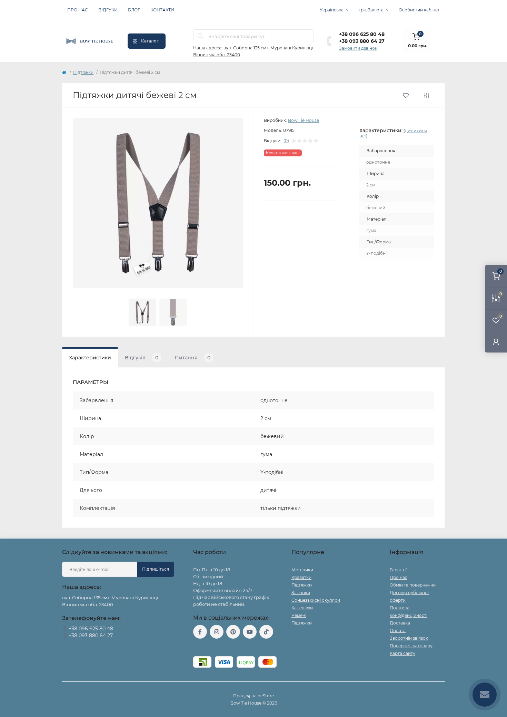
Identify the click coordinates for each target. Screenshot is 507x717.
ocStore (266, 695)
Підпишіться (155, 569)
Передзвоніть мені (82, 644)
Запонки (300, 592)
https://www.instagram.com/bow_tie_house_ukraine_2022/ (216, 632)
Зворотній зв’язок (409, 638)
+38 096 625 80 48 (362, 34)
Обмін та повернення (413, 585)
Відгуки (108, 9)
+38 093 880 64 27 (362, 41)
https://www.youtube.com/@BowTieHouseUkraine (250, 632)
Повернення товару (411, 645)
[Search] (200, 36)
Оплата (398, 630)
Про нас (77, 9)
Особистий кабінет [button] (419, 9)
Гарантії (398, 569)
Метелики (302, 569)
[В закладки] (406, 95)
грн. (371, 9)
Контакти (162, 9)
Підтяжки (83, 72)
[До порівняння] (426, 95)
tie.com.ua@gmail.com (218, 647)
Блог (134, 9)
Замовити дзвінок (358, 48)
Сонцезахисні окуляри (315, 600)
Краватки (301, 577)
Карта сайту (402, 653)
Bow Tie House (303, 120)
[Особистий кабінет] (496, 341)
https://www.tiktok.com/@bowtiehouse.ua (266, 632)
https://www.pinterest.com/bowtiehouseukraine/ (233, 632)
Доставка (400, 623)
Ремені (298, 615)
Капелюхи (302, 607)
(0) (286, 140)
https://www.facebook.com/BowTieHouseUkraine (200, 632)
